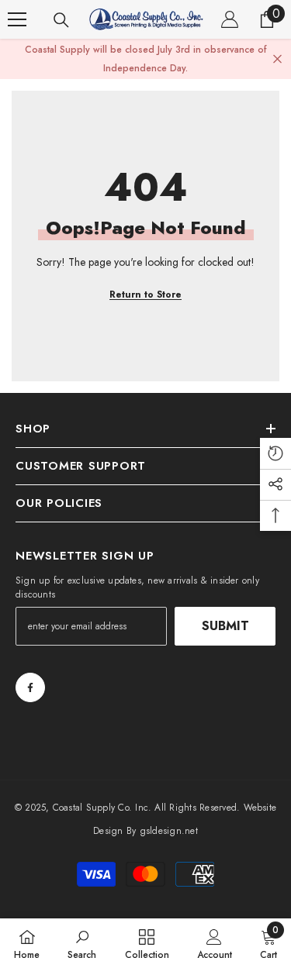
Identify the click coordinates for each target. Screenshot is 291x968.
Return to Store (145, 294)
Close (277, 59)
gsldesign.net (169, 831)
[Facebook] (30, 687)
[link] (82, 943)
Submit (225, 626)
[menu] (17, 19)
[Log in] (229, 19)
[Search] (61, 20)
